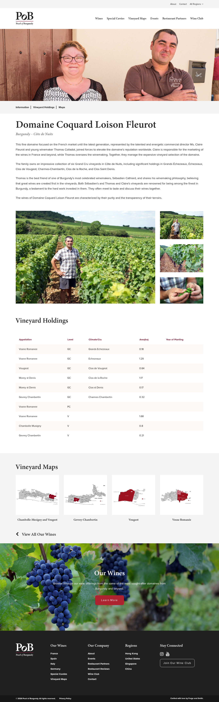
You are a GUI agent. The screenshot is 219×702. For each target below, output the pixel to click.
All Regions (195, 4)
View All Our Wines (39, 534)
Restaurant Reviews (99, 668)
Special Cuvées (115, 18)
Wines (99, 18)
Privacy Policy (65, 698)
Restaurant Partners (174, 18)
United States (132, 658)
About (173, 4)
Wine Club (196, 18)
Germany (55, 668)
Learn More (109, 600)
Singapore (130, 663)
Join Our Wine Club (177, 663)
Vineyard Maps (137, 18)
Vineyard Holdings (44, 107)
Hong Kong (131, 653)
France (54, 653)
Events (154, 18)
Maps (62, 107)
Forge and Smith (195, 698)
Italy (53, 663)
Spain (54, 658)
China (128, 668)
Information (22, 107)
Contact (183, 4)
